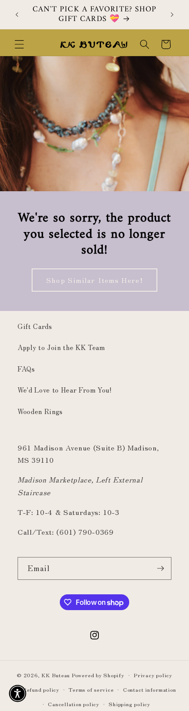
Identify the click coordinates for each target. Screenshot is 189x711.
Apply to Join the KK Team (61, 347)
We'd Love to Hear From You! (65, 389)
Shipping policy (129, 703)
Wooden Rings (40, 411)
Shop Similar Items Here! (94, 280)
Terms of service (91, 689)
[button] (19, 44)
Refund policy (40, 689)
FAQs (26, 368)
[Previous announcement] (17, 14)
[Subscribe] (160, 568)
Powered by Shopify (98, 675)
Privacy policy (153, 675)
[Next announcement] (172, 14)
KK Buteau (55, 675)
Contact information (149, 689)
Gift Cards (35, 326)
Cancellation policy (73, 703)
